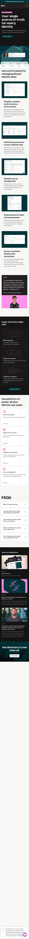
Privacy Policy (13, 935)
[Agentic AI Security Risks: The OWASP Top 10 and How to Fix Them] (14, 592)
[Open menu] (26, 5)
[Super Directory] (14, 566)
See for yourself (14, 389)
